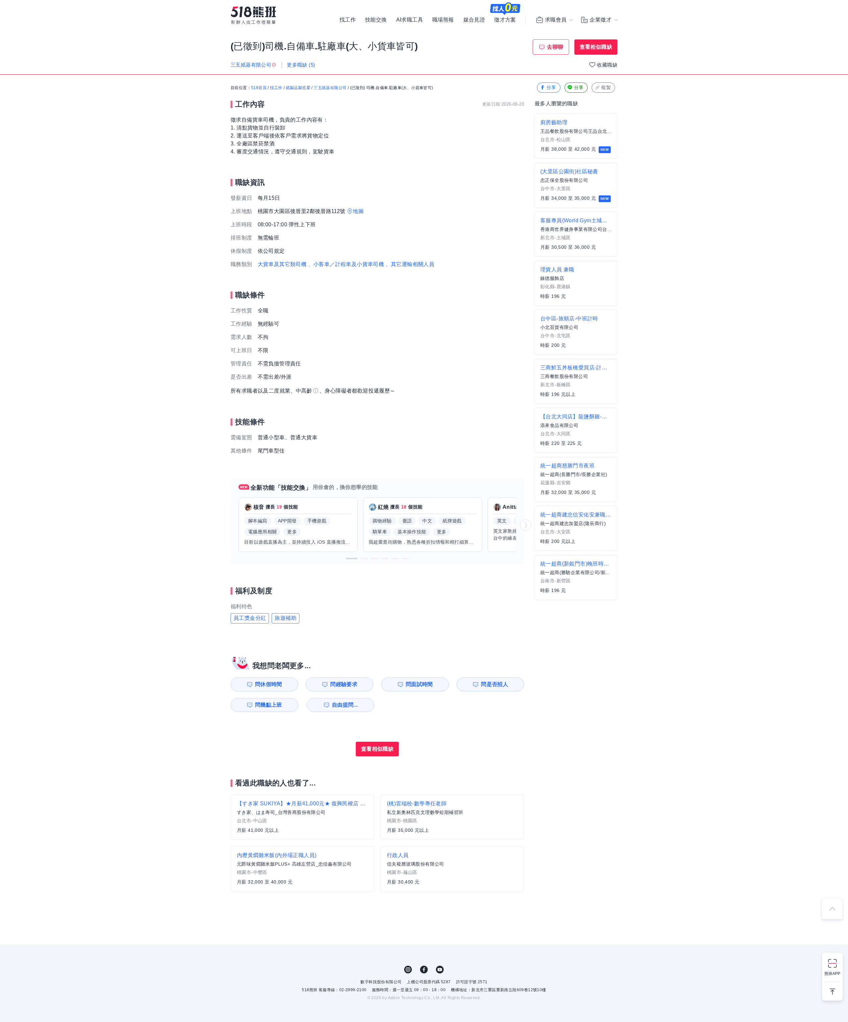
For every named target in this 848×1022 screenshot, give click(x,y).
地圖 (358, 211)
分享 (551, 87)
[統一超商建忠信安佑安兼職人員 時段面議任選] (576, 528)
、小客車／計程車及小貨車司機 (346, 264)
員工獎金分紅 (250, 618)
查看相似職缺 (596, 47)
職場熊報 (443, 20)
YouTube (440, 970)
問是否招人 (494, 684)
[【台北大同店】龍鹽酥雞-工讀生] (576, 430)
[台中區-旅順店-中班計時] (576, 332)
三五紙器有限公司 (330, 87)
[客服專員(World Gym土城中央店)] (576, 234)
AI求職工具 (409, 20)
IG (408, 970)
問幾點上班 (268, 705)
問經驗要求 (343, 684)
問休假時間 (268, 684)
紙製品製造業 (298, 87)
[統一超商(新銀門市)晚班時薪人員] (576, 577)
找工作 (348, 20)
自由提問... (345, 705)
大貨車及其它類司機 (282, 264)
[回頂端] (832, 908)
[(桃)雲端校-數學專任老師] (452, 817)
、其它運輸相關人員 (410, 264)
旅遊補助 (285, 618)
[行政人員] (452, 869)
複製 (606, 87)
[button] (352, 558)
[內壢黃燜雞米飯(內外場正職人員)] (302, 869)
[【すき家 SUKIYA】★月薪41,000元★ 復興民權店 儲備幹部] (302, 817)
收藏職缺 (607, 65)
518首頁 (259, 87)
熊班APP (832, 973)
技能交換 (376, 20)
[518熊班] (253, 15)
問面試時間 (419, 684)
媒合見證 (474, 20)
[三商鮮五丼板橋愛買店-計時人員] (576, 381)
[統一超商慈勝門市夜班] (576, 479)
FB (424, 970)
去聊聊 (555, 47)
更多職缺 (301, 65)
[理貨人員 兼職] (576, 283)
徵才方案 (505, 20)
